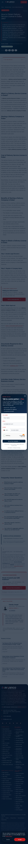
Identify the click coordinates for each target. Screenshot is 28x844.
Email (4, 421)
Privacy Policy (9, 836)
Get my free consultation (13, 441)
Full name (5, 415)
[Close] (25, 396)
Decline (8, 839)
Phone (4, 427)
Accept (19, 839)
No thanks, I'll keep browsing (14, 447)
